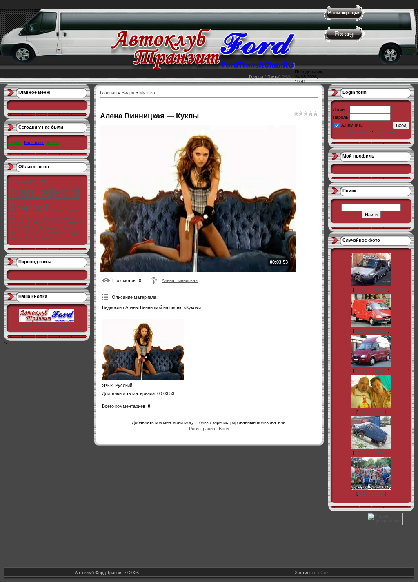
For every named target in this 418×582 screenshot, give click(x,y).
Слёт (30, 237)
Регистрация (202, 428)
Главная (108, 92)
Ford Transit (44, 199)
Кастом (32, 232)
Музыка (147, 92)
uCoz (323, 572)
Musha (52, 142)
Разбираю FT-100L (27, 182)
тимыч (15, 142)
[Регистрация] (344, 19)
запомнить (352, 124)
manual (29, 192)
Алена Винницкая (180, 280)
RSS (286, 76)
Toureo (57, 210)
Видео (128, 92)
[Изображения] (143, 349)
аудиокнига (53, 232)
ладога (44, 237)
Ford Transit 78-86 (41, 222)
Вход (224, 428)
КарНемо (33, 142)
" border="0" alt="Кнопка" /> (48, 322)
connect (73, 210)
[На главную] (203, 67)
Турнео (52, 227)
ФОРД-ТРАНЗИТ (371, 289)
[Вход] (344, 40)
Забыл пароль (359, 132)
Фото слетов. (371, 411)
